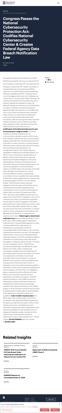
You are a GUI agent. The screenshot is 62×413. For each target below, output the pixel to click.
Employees (33, 401)
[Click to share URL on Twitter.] (46, 80)
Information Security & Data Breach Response (14, 13)
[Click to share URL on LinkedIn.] (50, 80)
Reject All (55, 409)
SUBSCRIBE (51, 399)
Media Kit (27, 398)
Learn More (35, 406)
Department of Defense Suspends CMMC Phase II (45, 351)
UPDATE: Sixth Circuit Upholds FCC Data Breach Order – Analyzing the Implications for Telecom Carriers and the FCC (15, 353)
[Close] (59, 404)
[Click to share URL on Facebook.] (48, 80)
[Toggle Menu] (58, 3)
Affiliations (27, 399)
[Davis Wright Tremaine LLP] (9, 3)
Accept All (44, 409)
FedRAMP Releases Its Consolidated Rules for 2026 (14, 376)
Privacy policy (32, 399)
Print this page (50, 82)
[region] (31, 407)
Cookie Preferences (7, 409)
